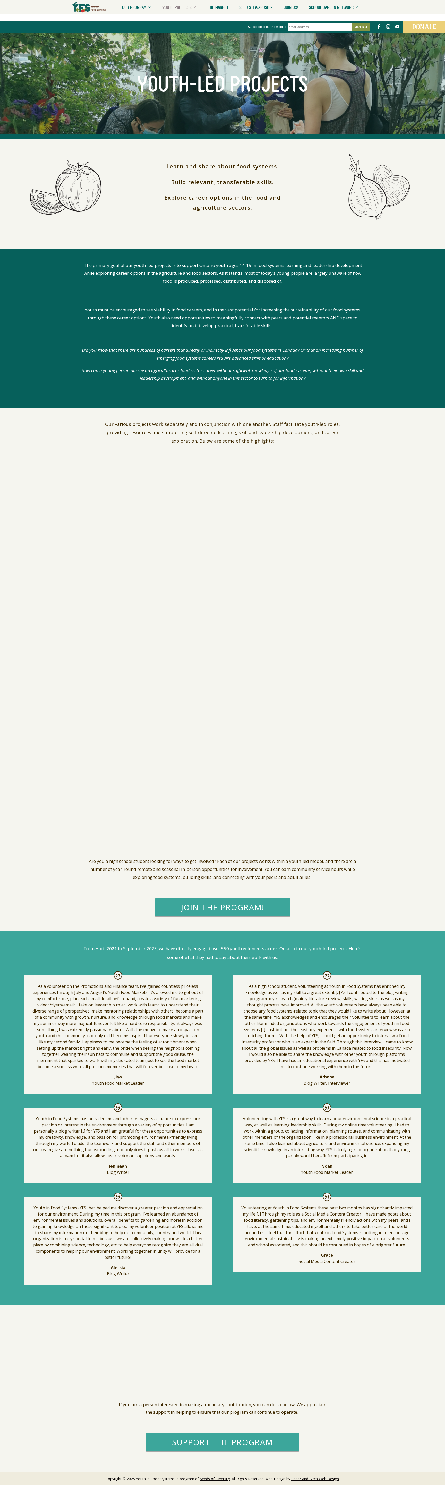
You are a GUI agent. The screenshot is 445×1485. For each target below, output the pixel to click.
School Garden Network (331, 7)
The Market (218, 7)
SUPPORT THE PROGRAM (222, 1442)
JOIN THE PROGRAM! (222, 907)
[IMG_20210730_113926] (170, 1377)
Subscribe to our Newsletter (267, 27)
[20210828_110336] (274, 1377)
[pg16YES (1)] (65, 1377)
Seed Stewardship (256, 7)
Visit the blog (144, 519)
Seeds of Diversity (215, 1478)
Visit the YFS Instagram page (161, 602)
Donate (424, 27)
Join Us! (291, 7)
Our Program (134, 7)
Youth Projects (177, 7)
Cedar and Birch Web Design (315, 1478)
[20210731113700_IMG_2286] (379, 1377)
